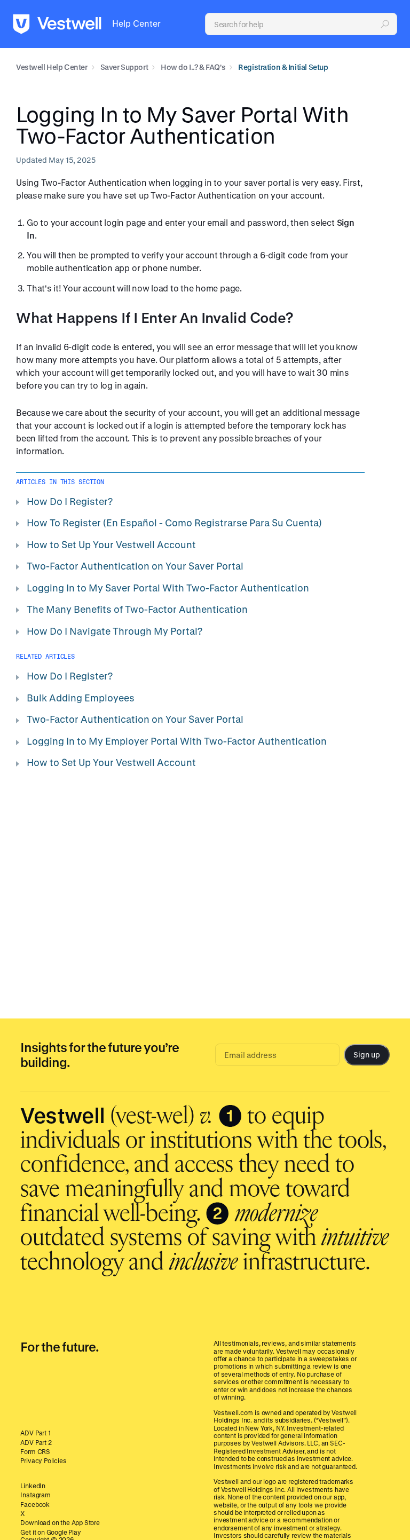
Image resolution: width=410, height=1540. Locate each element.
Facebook (35, 1504)
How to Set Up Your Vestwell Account (111, 544)
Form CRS (35, 1451)
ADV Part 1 (35, 1432)
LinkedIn (32, 1485)
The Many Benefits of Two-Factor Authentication (137, 609)
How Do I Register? (70, 501)
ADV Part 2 (35, 1442)
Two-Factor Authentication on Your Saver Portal (135, 565)
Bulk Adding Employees (81, 697)
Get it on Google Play (50, 1532)
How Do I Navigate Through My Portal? (114, 631)
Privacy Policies (43, 1460)
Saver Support (124, 67)
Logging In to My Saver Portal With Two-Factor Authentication (168, 587)
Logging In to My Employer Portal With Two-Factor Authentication (177, 741)
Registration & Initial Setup (283, 67)
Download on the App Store (60, 1522)
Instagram (35, 1494)
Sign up (366, 1054)
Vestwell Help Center (52, 67)
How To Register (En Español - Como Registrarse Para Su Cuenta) (174, 522)
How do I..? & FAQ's (193, 67)
